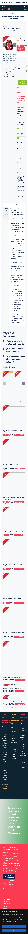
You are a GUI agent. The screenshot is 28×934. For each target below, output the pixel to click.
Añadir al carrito (23, 82)
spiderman (19, 186)
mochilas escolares (20, 184)
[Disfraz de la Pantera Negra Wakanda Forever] (14, 697)
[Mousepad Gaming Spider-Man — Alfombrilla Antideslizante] (14, 618)
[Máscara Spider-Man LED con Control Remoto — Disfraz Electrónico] (14, 584)
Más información (20, 124)
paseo (23, 185)
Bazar (23, 176)
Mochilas (19, 178)
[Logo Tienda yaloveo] (4, 6)
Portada (4, 24)
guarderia (19, 180)
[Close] (26, 910)
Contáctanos (23, 771)
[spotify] (3, 888)
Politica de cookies (10, 923)
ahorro (20, 179)
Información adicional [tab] (7, 210)
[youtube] (5, 888)
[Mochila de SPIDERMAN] (9, 45)
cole (23, 179)
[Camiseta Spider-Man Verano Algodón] (14, 658)
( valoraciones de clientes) (22, 40)
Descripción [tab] (7, 205)
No (14, 930)
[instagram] (3, 883)
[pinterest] (3, 885)
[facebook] (3, 881)
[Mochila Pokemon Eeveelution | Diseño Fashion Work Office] (14, 416)
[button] (21, 129)
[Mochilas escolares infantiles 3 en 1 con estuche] (14, 550)
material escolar (20, 181)
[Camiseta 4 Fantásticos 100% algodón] (14, 685)
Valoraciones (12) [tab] (7, 215)
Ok (14, 926)
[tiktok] (5, 885)
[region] (14, 921)
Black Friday (19, 177)
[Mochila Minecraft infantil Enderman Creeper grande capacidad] (14, 483)
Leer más (14, 761)
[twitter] (5, 881)
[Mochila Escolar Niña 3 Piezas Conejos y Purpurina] (14, 450)
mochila (18, 182)
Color (18, 68)
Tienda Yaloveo (10, 24)
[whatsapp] (5, 883)
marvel (22, 180)
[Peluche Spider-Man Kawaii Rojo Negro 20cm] (14, 518)
